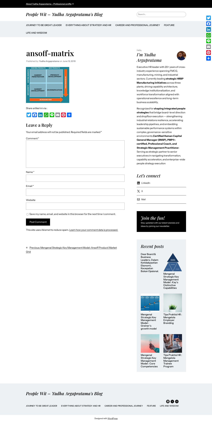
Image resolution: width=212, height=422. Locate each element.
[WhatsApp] (208, 35)
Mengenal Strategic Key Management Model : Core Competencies (149, 361)
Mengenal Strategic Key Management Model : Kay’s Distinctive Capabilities (171, 280)
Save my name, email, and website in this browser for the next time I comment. (72, 214)
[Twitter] (208, 18)
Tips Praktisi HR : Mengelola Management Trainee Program (172, 361)
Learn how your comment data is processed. (93, 229)
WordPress (113, 418)
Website (30, 200)
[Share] (208, 58)
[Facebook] (208, 24)
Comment (32, 138)
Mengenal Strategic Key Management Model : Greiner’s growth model (149, 321)
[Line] (208, 41)
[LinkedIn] (208, 29)
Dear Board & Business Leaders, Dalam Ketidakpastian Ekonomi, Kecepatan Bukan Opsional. (150, 262)
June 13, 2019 (69, 61)
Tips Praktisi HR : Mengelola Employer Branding (172, 318)
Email (30, 186)
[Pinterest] (208, 52)
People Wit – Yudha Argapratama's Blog (64, 14)
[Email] (208, 47)
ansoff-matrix (50, 53)
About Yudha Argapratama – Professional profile (49, 4)
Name (30, 172)
